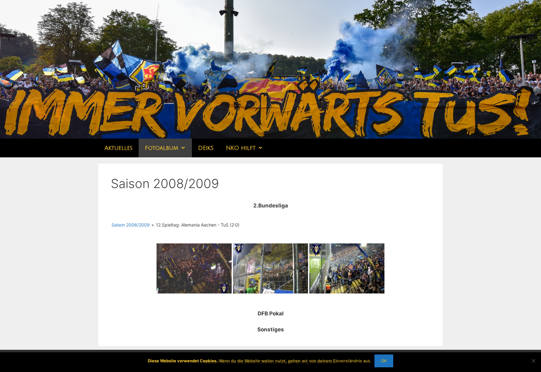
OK (384, 360)
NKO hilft (240, 148)
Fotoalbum (161, 148)
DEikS (206, 148)
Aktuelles (118, 148)
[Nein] (533, 361)
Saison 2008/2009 (130, 224)
